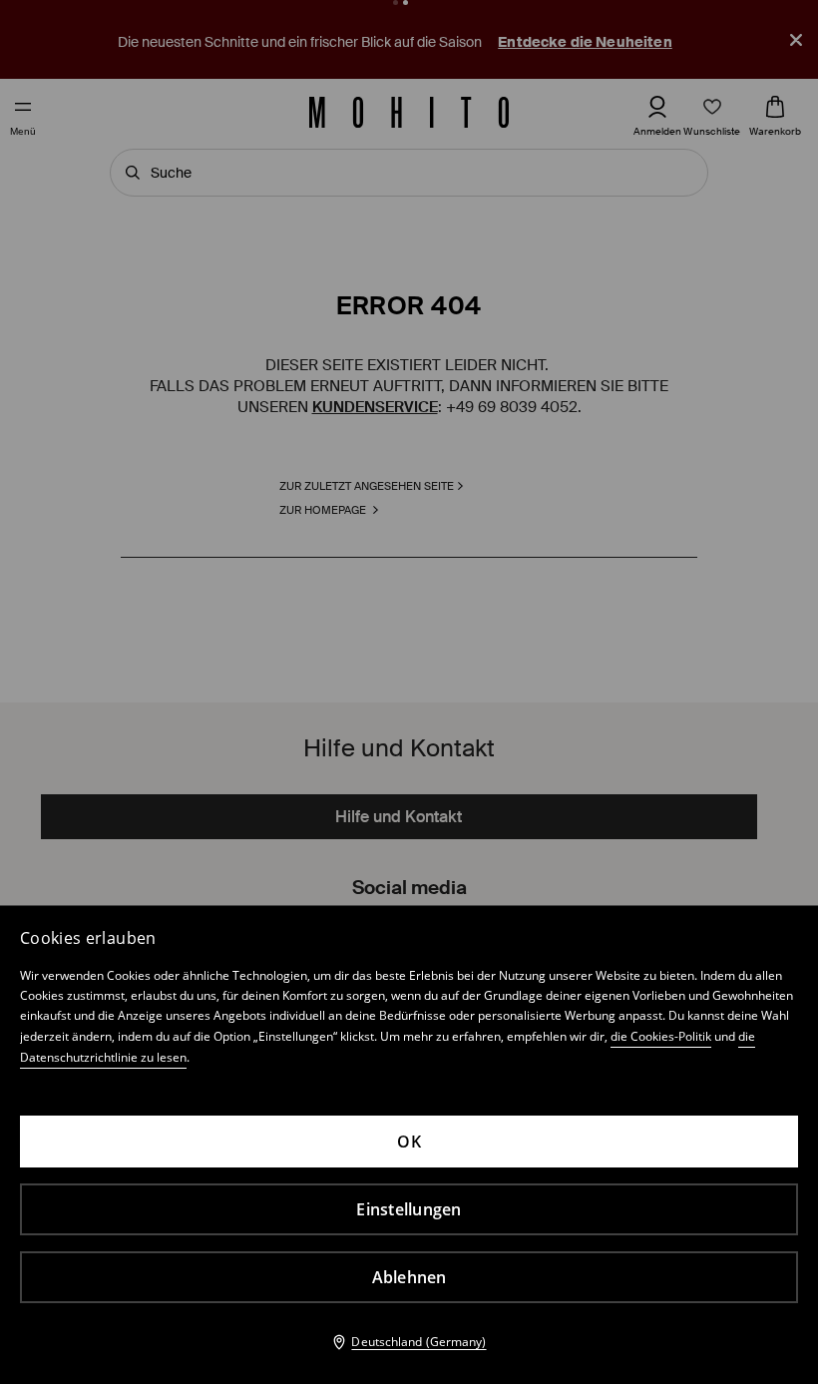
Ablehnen (409, 1277)
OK (409, 1142)
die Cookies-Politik (661, 1036)
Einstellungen (408, 1209)
